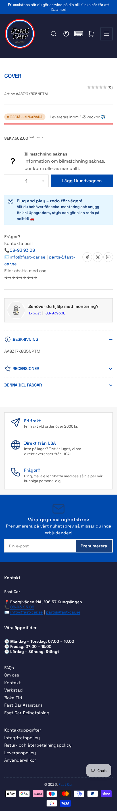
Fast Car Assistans (23, 705)
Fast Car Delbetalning (26, 712)
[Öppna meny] (106, 34)
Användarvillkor (20, 760)
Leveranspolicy (20, 752)
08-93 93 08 (22, 250)
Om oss (11, 675)
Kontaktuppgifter (22, 730)
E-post (35, 313)
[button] (78, 34)
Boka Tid (13, 697)
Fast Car (65, 784)
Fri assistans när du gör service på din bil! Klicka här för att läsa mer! (58, 7)
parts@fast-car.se (63, 612)
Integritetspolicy (22, 737)
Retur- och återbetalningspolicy (38, 745)
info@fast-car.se (28, 257)
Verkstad (13, 690)
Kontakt (12, 682)
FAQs (9, 667)
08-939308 (55, 313)
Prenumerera (94, 546)
